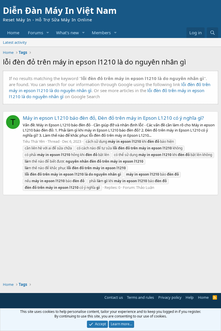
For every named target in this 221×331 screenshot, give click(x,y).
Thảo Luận (145, 187)
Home (13, 32)
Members (101, 32)
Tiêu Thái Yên (34, 141)
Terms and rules (140, 297)
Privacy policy (170, 297)
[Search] (212, 32)
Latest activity (15, 42)
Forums (35, 32)
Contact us (113, 297)
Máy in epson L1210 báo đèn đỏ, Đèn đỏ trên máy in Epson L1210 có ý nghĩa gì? (113, 118)
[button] (48, 32)
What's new (67, 32)
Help (190, 297)
